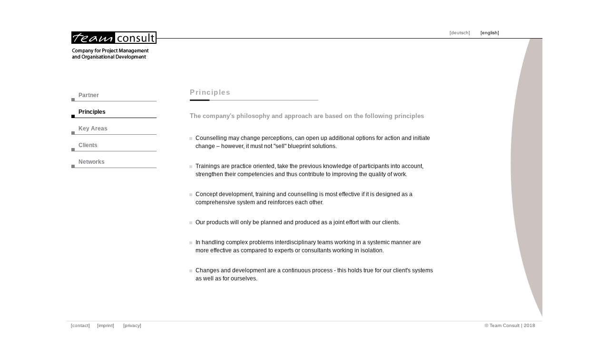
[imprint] (105, 325)
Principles (92, 112)
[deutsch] (460, 32)
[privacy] (132, 325)
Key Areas (93, 128)
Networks (92, 162)
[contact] (80, 325)
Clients (88, 145)
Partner (89, 95)
